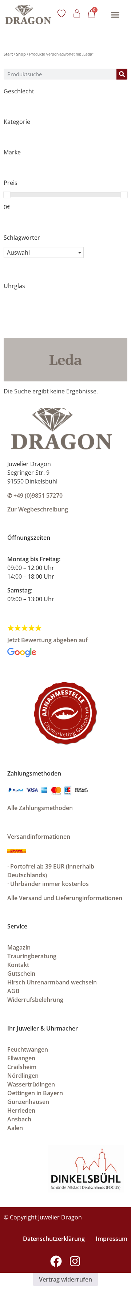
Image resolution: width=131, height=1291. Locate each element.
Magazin (19, 947)
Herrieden (21, 1110)
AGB (13, 991)
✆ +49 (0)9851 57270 (35, 495)
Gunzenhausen (28, 1102)
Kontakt (18, 965)
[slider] (7, 194)
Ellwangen (21, 1058)
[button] (115, 14)
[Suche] (121, 74)
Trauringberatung (31, 956)
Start (8, 54)
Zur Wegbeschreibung (37, 509)
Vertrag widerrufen (65, 1279)
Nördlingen (23, 1076)
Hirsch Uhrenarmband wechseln (52, 982)
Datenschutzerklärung (54, 1239)
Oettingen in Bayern (35, 1093)
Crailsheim (21, 1067)
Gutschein (21, 974)
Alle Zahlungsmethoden (40, 808)
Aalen (15, 1128)
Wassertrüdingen (31, 1084)
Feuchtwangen (27, 1049)
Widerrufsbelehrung (35, 1000)
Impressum (111, 1239)
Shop (21, 54)
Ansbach (19, 1119)
